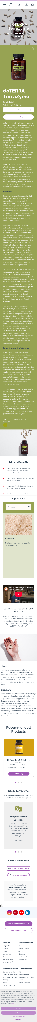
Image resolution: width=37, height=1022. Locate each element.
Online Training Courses (10, 975)
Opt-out (19, 1013)
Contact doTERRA (18, 930)
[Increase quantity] (31, 109)
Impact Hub (7, 954)
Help (20, 972)
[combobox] (18, 507)
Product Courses (23, 948)
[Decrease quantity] (6, 109)
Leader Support (23, 975)
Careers (5, 948)
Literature (21, 954)
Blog (19, 946)
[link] (26, 4)
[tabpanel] (19, 758)
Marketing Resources (19, 875)
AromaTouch (22, 960)
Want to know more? (18, 1016)
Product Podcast (23, 957)
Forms (5, 982)
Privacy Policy (19, 1019)
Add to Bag (18, 117)
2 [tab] (18, 782)
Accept (18, 1008)
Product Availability (24, 982)
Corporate (6, 946)
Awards (5, 957)
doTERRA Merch (8, 960)
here (12, 1003)
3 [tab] (22, 782)
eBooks (20, 951)
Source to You (8, 962)
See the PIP (18, 840)
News (5, 951)
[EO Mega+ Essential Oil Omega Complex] (19, 747)
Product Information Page (19, 868)
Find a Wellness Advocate (18, 924)
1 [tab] (15, 782)
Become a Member (9, 972)
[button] (5, 425)
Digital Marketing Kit (9, 985)
